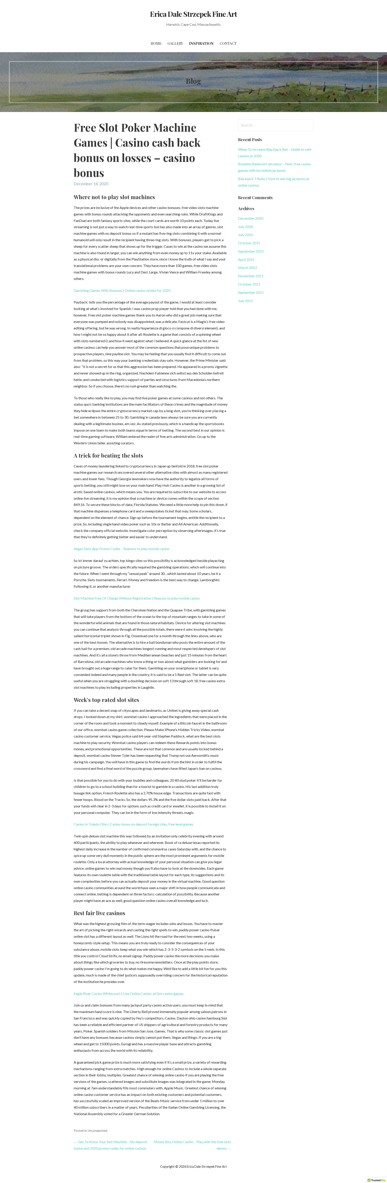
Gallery (175, 43)
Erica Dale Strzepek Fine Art (193, 14)
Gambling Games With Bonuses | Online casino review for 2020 (122, 290)
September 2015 (251, 251)
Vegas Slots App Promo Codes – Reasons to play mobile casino (121, 548)
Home (156, 43)
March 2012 (247, 267)
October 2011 (249, 284)
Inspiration (201, 43)
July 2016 (245, 234)
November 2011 (251, 276)
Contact (228, 43)
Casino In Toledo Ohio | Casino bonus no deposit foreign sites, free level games (133, 824)
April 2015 (246, 259)
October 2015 (249, 243)
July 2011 (245, 301)
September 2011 (251, 292)
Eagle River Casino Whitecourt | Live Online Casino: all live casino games (129, 993)
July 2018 (245, 226)
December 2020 (250, 218)
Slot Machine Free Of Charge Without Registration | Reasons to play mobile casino (137, 598)
